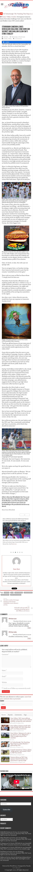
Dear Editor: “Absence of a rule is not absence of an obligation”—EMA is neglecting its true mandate (20, 735)
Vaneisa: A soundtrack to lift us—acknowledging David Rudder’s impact (16, 520)
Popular (10, 715)
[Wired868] (16, 5)
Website (4, 682)
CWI (12, 592)
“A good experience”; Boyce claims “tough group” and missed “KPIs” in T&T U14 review (20, 751)
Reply (29, 628)
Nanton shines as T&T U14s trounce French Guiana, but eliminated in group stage (19, 758)
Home (4, 17)
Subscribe (6, 810)
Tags (25, 715)
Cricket (14, 17)
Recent (4, 715)
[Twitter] (16, 868)
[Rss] (13, 868)
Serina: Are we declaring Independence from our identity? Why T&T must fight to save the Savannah (15, 833)
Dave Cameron (18, 592)
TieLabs (28, 866)
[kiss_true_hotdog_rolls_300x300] (16, 238)
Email (4, 676)
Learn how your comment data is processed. (15, 698)
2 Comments (18, 39)
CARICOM (7, 592)
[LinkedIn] (18, 868)
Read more (12, 546)
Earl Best (5, 37)
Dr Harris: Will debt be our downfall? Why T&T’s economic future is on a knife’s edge (15, 844)
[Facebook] (14, 868)
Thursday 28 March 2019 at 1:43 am (22, 621)
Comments (18, 715)
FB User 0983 (13, 632)
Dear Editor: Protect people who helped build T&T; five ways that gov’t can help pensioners (20, 727)
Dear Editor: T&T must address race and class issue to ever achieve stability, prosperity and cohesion (21, 719)
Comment (5, 654)
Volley (8, 17)
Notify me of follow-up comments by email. (17, 688)
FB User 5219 (12, 619)
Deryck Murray (28, 592)
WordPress (13, 866)
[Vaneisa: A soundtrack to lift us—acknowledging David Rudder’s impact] (16, 531)
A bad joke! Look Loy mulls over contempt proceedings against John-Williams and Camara (21, 609)
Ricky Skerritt (5, 594)
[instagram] (19, 868)
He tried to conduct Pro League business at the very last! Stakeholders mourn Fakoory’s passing (11, 602)
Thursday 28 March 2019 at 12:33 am (22, 634)
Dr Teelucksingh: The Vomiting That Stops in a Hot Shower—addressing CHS (20, 743)
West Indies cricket (16, 594)
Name (4, 670)
